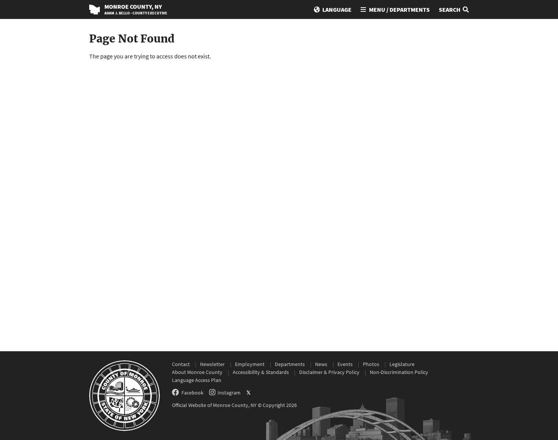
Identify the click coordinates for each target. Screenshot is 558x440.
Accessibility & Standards (261, 372)
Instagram (229, 392)
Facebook (192, 392)
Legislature (402, 364)
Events (345, 364)
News (321, 364)
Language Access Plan (196, 380)
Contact (181, 364)
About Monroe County (197, 372)
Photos (371, 364)
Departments (290, 364)
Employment (250, 364)
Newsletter (212, 364)
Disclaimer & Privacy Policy (329, 372)
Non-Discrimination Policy (399, 372)
